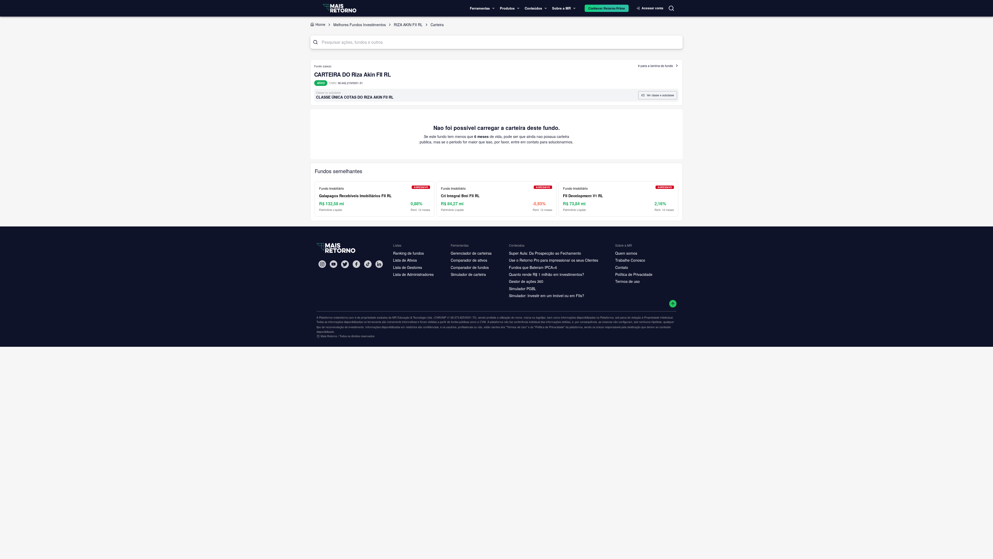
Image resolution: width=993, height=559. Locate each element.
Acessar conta (652, 8)
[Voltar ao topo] (673, 303)
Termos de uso (627, 281)
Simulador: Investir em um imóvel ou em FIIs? (546, 295)
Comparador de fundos (470, 267)
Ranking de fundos (408, 253)
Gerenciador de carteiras (471, 253)
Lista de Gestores (407, 267)
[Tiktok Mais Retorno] (368, 264)
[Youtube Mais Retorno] (333, 264)
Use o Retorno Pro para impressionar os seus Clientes (553, 260)
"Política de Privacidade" (549, 327)
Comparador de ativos (469, 260)
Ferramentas (480, 8)
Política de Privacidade (633, 274)
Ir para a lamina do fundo (655, 65)
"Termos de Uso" (516, 327)
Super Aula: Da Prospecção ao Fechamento (545, 253)
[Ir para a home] (339, 8)
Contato (621, 267)
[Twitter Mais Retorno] (345, 264)
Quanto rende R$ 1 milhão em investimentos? (546, 274)
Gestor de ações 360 (526, 281)
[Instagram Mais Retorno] (322, 264)
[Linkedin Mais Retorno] (379, 264)
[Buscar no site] (671, 8)
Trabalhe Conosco (630, 260)
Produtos (507, 8)
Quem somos (626, 253)
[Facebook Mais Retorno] (356, 264)
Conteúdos (533, 8)
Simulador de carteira (468, 274)
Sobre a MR (561, 8)
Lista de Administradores (413, 274)
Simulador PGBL (522, 288)
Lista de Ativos (405, 260)
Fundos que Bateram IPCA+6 (533, 267)
